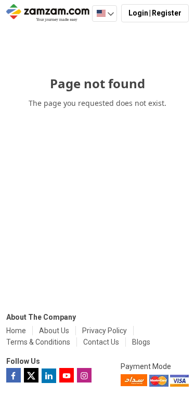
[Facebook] (13, 375)
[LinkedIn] (49, 375)
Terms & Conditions (38, 342)
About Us (54, 330)
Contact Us (101, 342)
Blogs (141, 342)
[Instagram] (84, 375)
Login (138, 13)
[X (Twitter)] (31, 375)
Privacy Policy (104, 330)
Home (16, 330)
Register (166, 13)
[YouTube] (66, 375)
